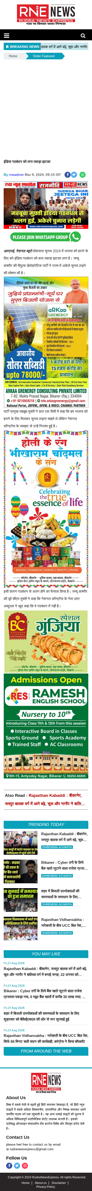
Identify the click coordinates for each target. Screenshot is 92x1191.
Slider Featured (43, 56)
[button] (6, 35)
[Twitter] (17, 1166)
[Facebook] (9, 1166)
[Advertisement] (46, 108)
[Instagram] (25, 1166)
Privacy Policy (45, 1187)
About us (41, 1183)
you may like (46, 954)
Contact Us (17, 1137)
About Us (16, 1097)
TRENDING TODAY (46, 824)
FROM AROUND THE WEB (46, 1051)
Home (13, 56)
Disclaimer (59, 1183)
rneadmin (16, 175)
